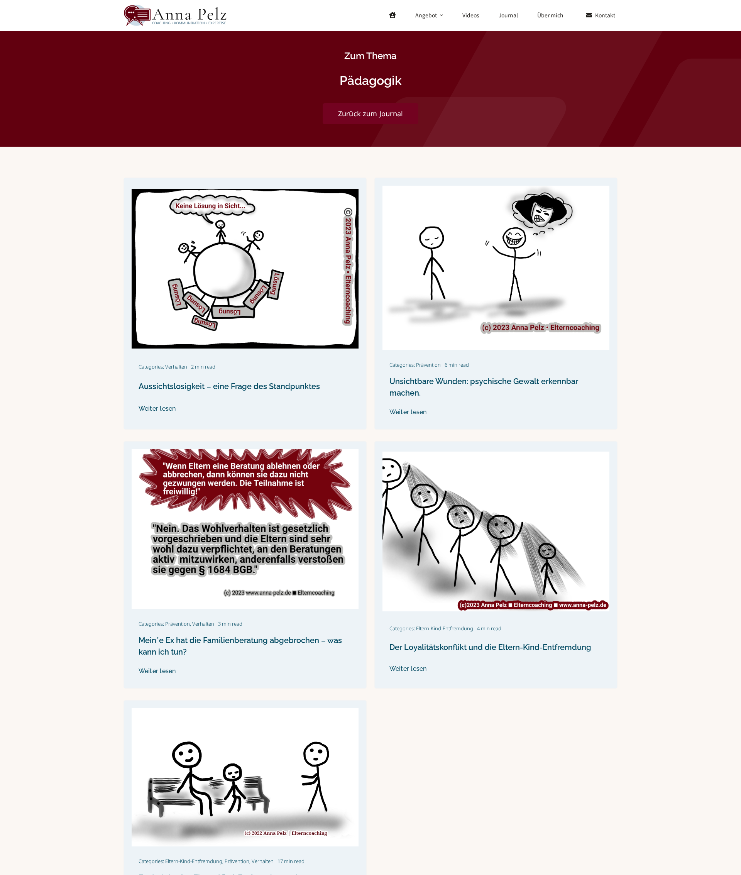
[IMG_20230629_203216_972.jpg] (495, 188)
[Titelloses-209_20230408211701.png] (495, 454)
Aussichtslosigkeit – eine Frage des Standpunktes (229, 386)
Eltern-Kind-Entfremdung (444, 628)
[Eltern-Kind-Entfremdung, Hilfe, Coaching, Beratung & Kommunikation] (176, 6)
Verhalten (176, 366)
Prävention (428, 364)
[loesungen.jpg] (245, 192)
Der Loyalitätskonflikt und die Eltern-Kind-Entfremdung (490, 647)
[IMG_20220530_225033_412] (245, 711)
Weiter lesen (157, 408)
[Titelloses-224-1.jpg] (245, 452)
